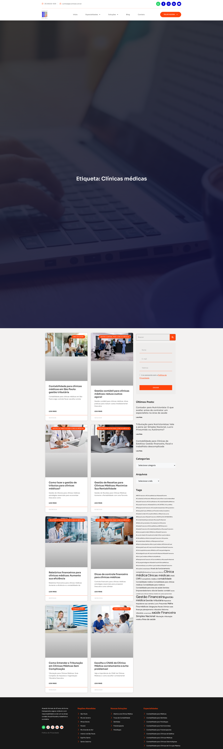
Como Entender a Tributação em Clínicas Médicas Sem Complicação (66, 665)
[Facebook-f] (163, 4)
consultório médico (149, 579)
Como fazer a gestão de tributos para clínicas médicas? (63, 485)
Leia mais (53, 411)
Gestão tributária (154, 600)
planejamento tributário (152, 609)
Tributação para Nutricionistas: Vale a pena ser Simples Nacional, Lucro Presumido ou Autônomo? (155, 427)
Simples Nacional (145, 616)
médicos (144, 606)
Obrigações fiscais (156, 607)
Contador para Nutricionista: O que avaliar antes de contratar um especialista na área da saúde (155, 410)
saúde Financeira (164, 613)
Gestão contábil (164, 591)
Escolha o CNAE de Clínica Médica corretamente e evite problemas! (111, 665)
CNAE (172, 576)
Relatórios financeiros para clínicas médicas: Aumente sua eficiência (65, 575)
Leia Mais (139, 417)
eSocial (154, 591)
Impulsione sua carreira (145, 604)
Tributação (160, 616)
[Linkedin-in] (174, 4)
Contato (141, 14)
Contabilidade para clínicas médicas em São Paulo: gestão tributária (65, 389)
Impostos (167, 601)
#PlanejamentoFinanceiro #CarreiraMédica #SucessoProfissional (155, 559)
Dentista (166, 588)
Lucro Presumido (160, 604)
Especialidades (91, 14)
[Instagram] (169, 4)
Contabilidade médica (144, 582)
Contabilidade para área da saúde (149, 588)
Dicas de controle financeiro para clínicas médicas (111, 576)
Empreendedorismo (143, 591)
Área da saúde (149, 619)
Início (75, 14)
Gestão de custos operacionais (163, 594)
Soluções (112, 14)
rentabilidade (147, 613)
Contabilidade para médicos (154, 585)
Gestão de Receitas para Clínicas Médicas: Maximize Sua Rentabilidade (110, 485)
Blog (128, 14)
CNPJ (138, 578)
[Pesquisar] (172, 337)
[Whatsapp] (158, 4)
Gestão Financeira (150, 597)
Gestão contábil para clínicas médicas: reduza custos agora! (111, 393)
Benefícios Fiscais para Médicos (154, 572)
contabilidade (164, 578)
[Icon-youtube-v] (179, 4)
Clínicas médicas (159, 575)
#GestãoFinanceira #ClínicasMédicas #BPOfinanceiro (151, 526)
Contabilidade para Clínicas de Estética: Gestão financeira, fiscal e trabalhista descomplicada (154, 444)
